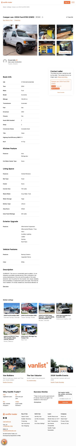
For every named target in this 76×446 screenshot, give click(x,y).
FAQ (36, 421)
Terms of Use (65, 423)
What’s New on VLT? (54, 419)
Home (4, 7)
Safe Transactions (53, 421)
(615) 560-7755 (8, 426)
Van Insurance (25, 423)
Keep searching (62, 77)
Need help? (64, 419)
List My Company (39, 419)
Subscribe (65, 402)
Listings (9, 7)
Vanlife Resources (53, 416)
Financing (17, 20)
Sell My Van (38, 416)
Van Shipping (25, 426)
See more (5, 286)
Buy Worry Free (7, 20)
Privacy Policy (65, 421)
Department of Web (15, 435)
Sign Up (67, 2)
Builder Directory (26, 419)
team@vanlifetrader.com (9, 430)
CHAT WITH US (7, 421)
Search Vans (25, 416)
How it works (61, 92)
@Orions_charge (55, 88)
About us (63, 416)
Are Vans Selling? (40, 423)
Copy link (70, 17)
